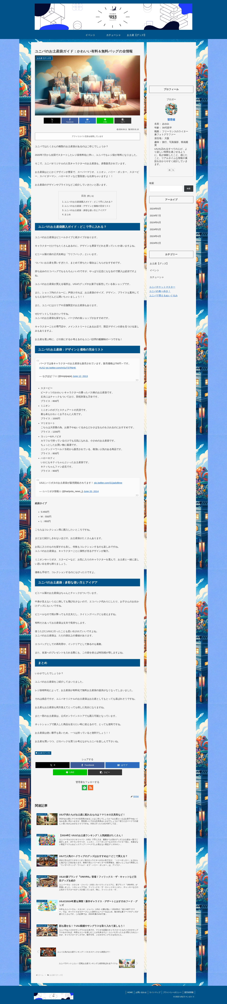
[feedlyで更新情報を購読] (84, 787)
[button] (122, 121)
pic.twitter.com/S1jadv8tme (108, 483)
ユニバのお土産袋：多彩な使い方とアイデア (85, 210)
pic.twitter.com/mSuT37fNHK (61, 367)
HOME (130, 992)
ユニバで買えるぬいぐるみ (163, 295)
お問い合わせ (141, 992)
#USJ (42, 367)
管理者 (171, 119)
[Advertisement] (171, 63)
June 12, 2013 (80, 376)
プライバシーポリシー (172, 992)
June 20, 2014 (91, 491)
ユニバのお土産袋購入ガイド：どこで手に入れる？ (88, 202)
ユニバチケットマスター (162, 287)
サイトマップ (154, 992)
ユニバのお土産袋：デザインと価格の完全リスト (87, 206)
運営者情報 (189, 992)
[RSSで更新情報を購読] (90, 787)
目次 (83, 195)
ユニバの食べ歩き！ (160, 291)
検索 (151, 183)
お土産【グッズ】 (44, 753)
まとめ (67, 214)
